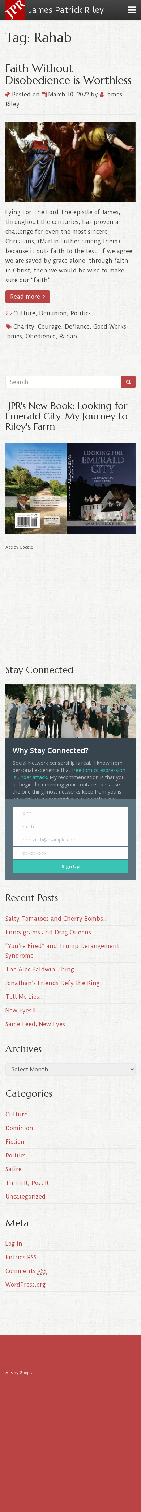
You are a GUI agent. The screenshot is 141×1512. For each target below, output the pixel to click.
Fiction (15, 1141)
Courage (49, 326)
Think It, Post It (27, 1182)
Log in (13, 1243)
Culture (24, 313)
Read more (26, 296)
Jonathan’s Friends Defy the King (52, 983)
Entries (21, 1257)
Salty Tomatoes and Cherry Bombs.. (56, 918)
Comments (26, 1271)
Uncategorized (25, 1196)
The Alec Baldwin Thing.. (41, 969)
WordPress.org (25, 1284)
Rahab (68, 336)
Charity (23, 326)
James (13, 336)
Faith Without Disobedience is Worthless (68, 74)
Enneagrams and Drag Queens (48, 932)
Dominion (53, 313)
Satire (13, 1169)
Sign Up (70, 866)
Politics (80, 313)
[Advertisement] (70, 601)
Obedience (41, 336)
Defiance (77, 326)
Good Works (109, 326)
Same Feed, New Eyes (35, 1024)
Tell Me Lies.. (24, 996)
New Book (50, 405)
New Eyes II (20, 1010)
